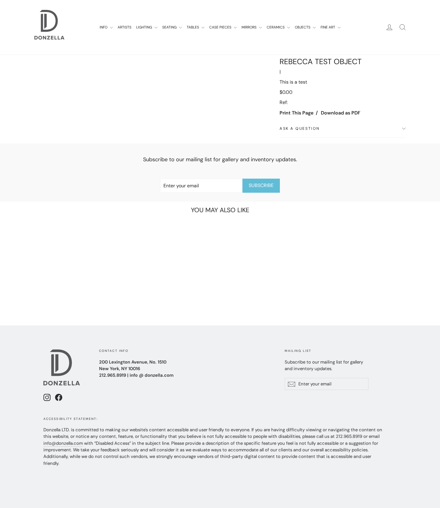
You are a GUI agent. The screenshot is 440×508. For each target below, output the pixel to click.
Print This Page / (299, 113)
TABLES (193, 27)
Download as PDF (340, 113)
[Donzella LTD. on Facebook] (58, 397)
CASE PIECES (220, 27)
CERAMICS (276, 27)
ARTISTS (124, 27)
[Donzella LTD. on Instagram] (47, 397)
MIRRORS (249, 27)
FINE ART (328, 27)
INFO (104, 27)
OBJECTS (303, 27)
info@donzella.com (63, 443)
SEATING (169, 27)
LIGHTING (144, 27)
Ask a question (300, 128)
